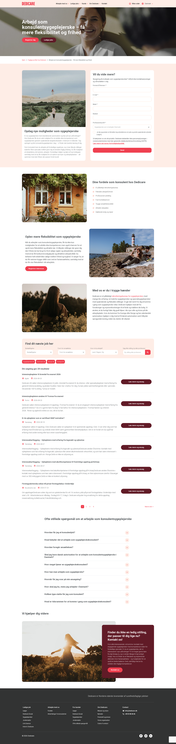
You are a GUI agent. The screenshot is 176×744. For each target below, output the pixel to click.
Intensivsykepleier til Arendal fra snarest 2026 (41, 374)
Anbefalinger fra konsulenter (57, 714)
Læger (25, 711)
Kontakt (104, 4)
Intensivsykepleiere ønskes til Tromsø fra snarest (42, 396)
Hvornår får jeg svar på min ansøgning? (62, 579)
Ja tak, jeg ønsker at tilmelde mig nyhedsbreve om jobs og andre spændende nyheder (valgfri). (124, 133)
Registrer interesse (36, 269)
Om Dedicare (94, 4)
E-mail (95, 95)
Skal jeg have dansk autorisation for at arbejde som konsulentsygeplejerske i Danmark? (80, 555)
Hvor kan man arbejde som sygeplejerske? (64, 572)
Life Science (27, 723)
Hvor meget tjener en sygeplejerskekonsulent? (66, 564)
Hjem (23, 60)
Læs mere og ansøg (136, 382)
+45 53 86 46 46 (130, 714)
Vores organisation (104, 720)
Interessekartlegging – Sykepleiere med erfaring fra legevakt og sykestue (53, 440)
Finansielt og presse (104, 717)
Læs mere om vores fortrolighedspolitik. (109, 143)
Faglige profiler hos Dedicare (37, 60)
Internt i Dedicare (28, 726)
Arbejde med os (61, 4)
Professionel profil (99, 123)
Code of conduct (103, 723)
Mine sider (136, 4)
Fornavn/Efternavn (99, 85)
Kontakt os (115, 670)
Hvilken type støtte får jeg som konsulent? (64, 594)
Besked (95, 114)
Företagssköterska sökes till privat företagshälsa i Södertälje (48, 484)
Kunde (84, 4)
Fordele (50, 711)
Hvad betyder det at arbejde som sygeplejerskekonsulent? (71, 540)
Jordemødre (27, 720)
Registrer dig (30, 40)
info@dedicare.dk (131, 711)
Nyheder (100, 714)
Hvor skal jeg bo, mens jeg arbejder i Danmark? (66, 587)
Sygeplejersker (27, 717)
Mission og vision (103, 711)
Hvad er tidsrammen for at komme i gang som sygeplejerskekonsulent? (77, 601)
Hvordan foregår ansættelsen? (58, 547)
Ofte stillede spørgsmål (80, 723)
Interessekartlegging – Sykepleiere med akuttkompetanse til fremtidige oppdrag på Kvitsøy (60, 462)
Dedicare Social (28, 714)
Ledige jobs (74, 4)
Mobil (94, 104)
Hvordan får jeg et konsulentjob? (59, 532)
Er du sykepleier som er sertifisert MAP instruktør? (43, 418)
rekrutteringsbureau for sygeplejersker (127, 296)
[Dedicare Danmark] (28, 3)
